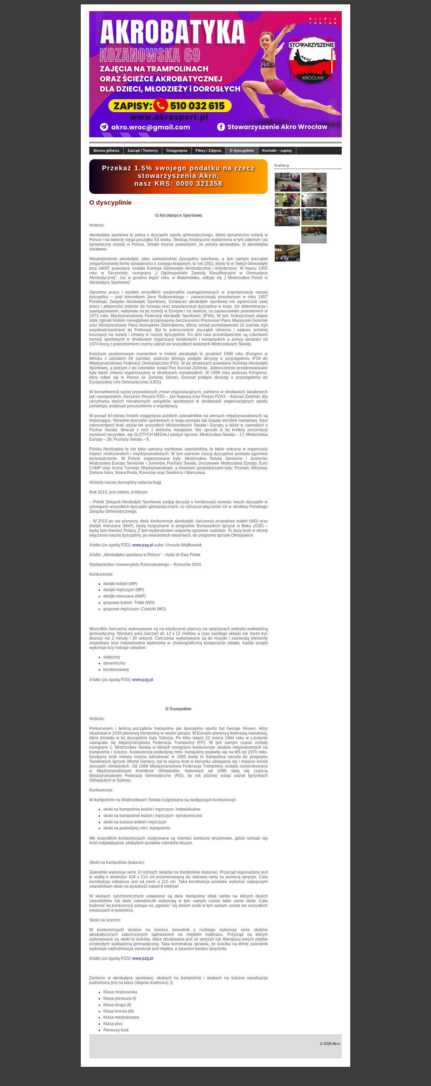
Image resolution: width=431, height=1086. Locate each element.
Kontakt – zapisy (277, 150)
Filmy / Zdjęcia (208, 150)
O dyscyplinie (242, 150)
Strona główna (106, 150)
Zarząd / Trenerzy (143, 150)
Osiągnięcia (176, 150)
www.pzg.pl (142, 545)
